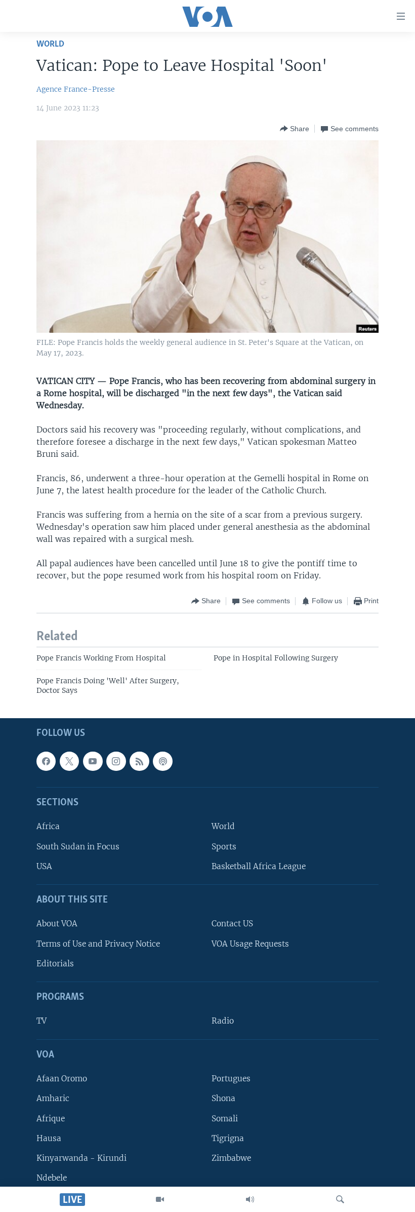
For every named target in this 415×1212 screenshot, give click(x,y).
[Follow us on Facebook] (46, 760)
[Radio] (250, 1199)
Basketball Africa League (259, 866)
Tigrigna (228, 1138)
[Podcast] (162, 760)
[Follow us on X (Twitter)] (69, 760)
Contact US (232, 923)
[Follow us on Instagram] (116, 760)
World (50, 44)
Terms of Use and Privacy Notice (98, 943)
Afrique (50, 1118)
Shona (223, 1098)
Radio (223, 1021)
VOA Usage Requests (250, 943)
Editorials (55, 963)
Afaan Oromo (61, 1078)
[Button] (294, 129)
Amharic (52, 1098)
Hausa (48, 1138)
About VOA (56, 923)
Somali (225, 1118)
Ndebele (51, 1177)
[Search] (340, 1199)
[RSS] (139, 760)
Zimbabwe (231, 1157)
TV (41, 1021)
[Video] (160, 1199)
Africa (48, 826)
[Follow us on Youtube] (92, 760)
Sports (224, 846)
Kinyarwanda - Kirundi (81, 1157)
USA (44, 866)
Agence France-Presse (75, 89)
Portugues (231, 1078)
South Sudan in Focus (77, 846)
